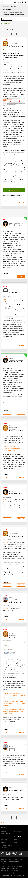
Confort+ (3, 866)
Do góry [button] (4, 822)
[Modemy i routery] (11, 29)
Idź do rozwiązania (22, 26)
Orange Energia (19, 866)
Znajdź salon (16, 830)
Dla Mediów (3, 842)
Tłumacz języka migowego (19, 863)
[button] (25, 41)
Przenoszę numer (4, 830)
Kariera (15, 842)
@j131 (4, 299)
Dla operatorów (4, 839)
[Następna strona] (17, 34)
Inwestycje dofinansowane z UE (17, 875)
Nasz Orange (6, 6)
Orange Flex (3, 859)
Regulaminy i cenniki (5, 833)
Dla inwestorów (4, 840)
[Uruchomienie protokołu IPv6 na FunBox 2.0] (18, 29)
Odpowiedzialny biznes (17, 859)
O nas (15, 839)
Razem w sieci (4, 861)
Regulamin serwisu (14, 868)
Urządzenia (13, 6)
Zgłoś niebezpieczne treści (6, 863)
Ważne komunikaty (5, 868)
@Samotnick (6, 542)
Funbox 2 (5, 195)
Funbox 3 (12, 195)
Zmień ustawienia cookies (14, 861)
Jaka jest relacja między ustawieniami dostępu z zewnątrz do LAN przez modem (14, 55)
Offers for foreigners (5, 875)
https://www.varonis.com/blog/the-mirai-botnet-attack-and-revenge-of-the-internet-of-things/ (14, 695)
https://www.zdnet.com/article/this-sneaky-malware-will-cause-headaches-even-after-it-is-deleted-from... (14, 703)
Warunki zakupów (4, 870)
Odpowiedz (21, 202)
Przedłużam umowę (5, 831)
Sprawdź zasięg (17, 831)
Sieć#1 (9, 859)
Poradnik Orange (10, 866)
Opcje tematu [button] (6, 19)
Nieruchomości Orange (19, 873)
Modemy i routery (7, 9)
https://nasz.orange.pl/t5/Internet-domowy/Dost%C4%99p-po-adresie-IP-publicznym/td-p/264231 (13, 448)
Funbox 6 (19, 195)
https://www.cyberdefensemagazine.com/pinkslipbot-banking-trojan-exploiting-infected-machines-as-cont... (14, 711)
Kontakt (15, 840)
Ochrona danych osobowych (7, 873)
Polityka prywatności (14, 870)
